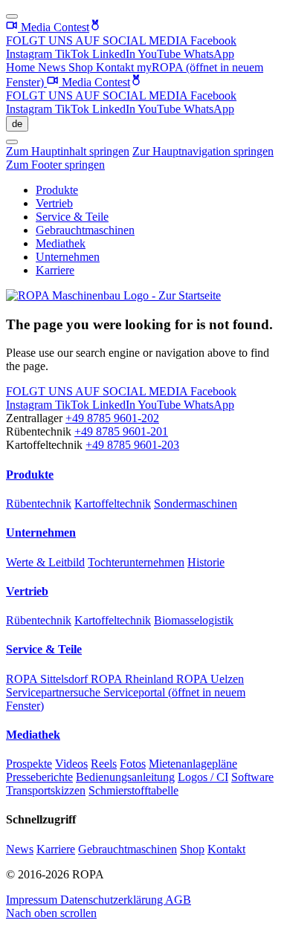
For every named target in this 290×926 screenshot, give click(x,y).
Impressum (33, 899)
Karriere (55, 270)
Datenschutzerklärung (112, 899)
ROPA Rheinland (133, 679)
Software (252, 777)
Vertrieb (54, 203)
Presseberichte (39, 777)
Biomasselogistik (193, 620)
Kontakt (116, 67)
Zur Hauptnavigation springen (203, 151)
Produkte (57, 190)
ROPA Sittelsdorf (48, 679)
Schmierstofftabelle (133, 790)
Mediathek (61, 243)
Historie (206, 562)
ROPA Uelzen (210, 679)
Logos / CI (203, 777)
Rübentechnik (38, 503)
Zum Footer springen (55, 164)
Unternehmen (68, 256)
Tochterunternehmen (136, 562)
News (53, 67)
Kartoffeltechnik (112, 503)
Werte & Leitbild (45, 562)
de (17, 123)
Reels (104, 763)
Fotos (133, 763)
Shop (82, 67)
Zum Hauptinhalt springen (67, 151)
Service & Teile (72, 216)
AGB (178, 899)
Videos (71, 763)
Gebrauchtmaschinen (85, 230)
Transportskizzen (46, 790)
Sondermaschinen (195, 503)
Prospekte (29, 763)
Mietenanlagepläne (193, 763)
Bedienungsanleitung (125, 777)
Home (22, 67)
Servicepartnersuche (54, 692)
